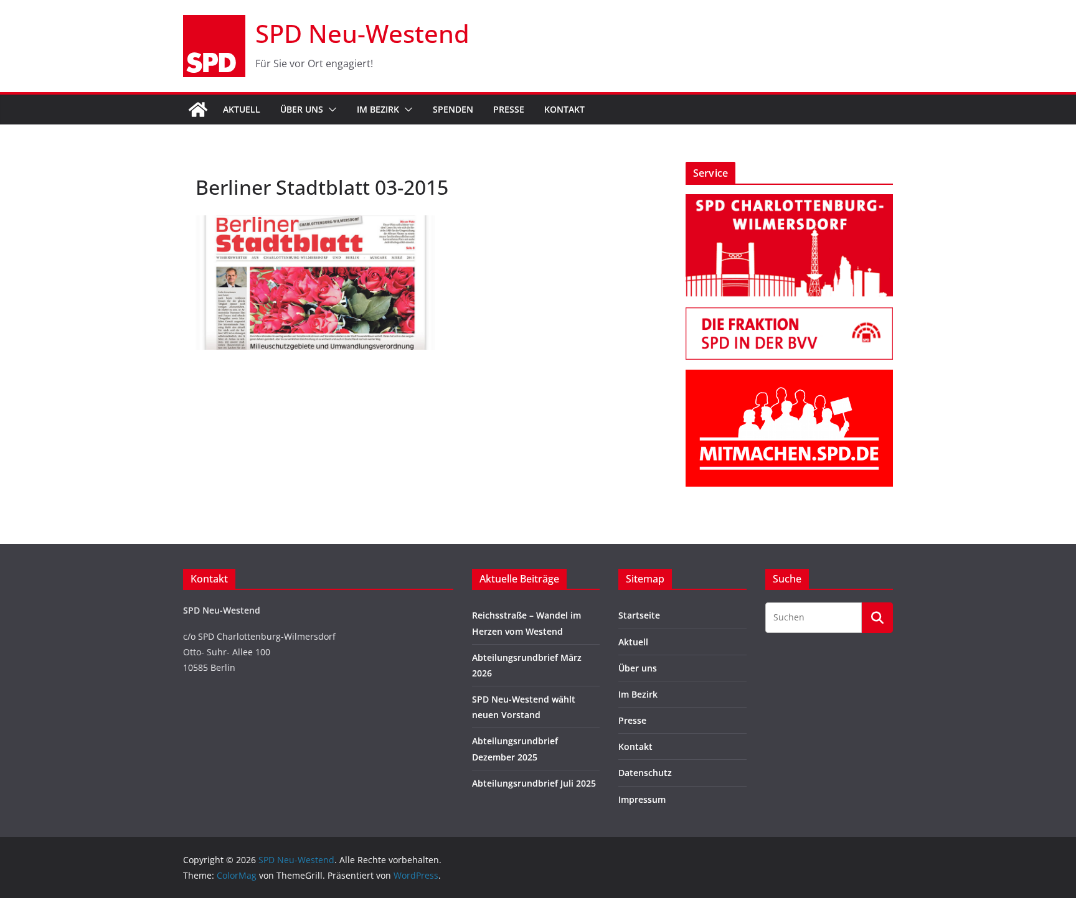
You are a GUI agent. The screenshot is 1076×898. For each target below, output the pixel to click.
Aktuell (241, 109)
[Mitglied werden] (789, 377)
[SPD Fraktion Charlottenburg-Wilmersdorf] (789, 315)
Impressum (642, 799)
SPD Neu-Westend (362, 33)
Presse (508, 109)
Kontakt (564, 109)
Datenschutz (645, 773)
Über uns (301, 109)
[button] (330, 109)
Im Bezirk (378, 109)
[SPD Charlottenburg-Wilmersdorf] (789, 202)
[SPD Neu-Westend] (198, 109)
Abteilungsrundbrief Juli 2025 (534, 783)
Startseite (639, 615)
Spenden (453, 109)
